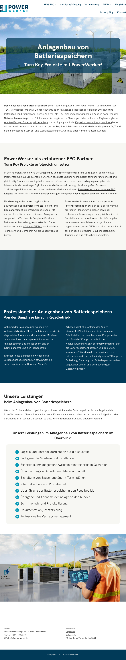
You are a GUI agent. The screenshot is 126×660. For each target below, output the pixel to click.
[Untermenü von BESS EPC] (56, 4)
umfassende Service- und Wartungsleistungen (36, 130)
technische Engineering (99, 118)
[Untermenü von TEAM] (111, 4)
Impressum (70, 631)
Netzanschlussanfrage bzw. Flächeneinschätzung (31, 118)
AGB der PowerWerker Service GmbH (81, 638)
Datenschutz (71, 635)
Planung (72, 118)
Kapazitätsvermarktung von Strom (93, 122)
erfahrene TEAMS (32, 226)
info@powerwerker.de (19, 638)
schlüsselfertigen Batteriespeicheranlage (26, 122)
